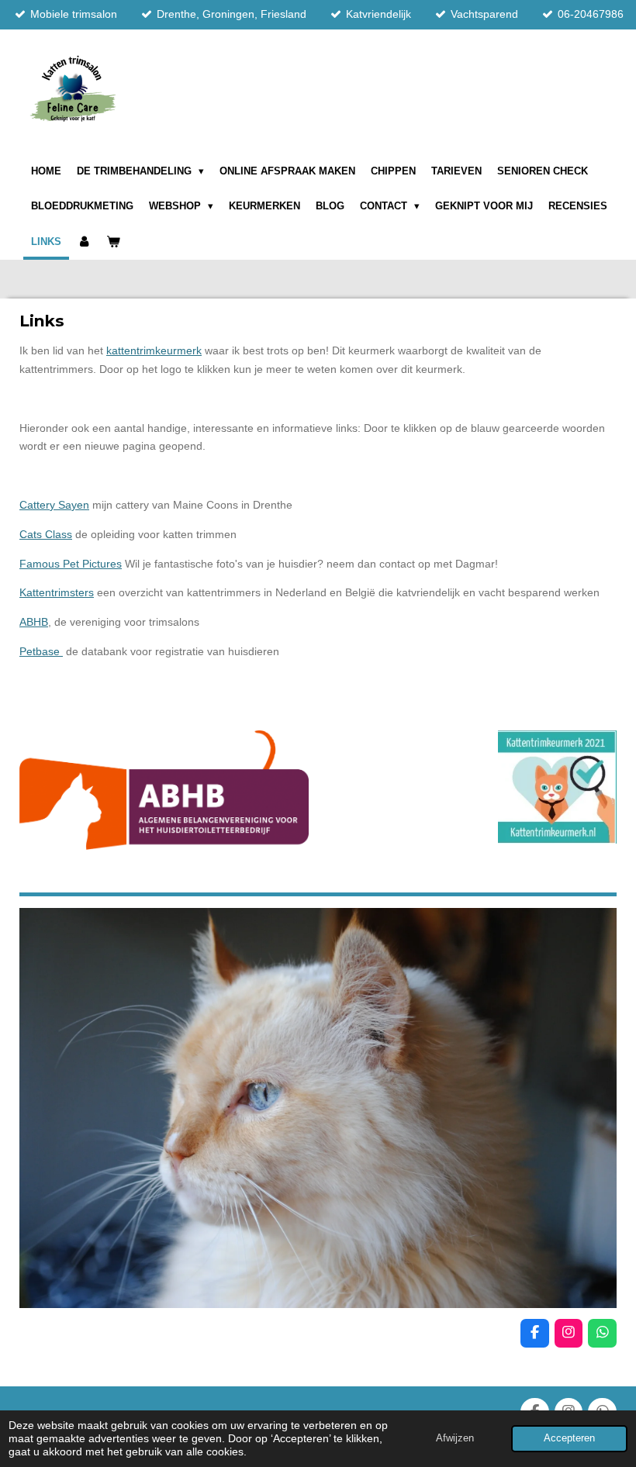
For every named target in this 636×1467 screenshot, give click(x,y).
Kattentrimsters (56, 592)
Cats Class (45, 534)
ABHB (33, 622)
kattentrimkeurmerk (154, 350)
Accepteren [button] (569, 1438)
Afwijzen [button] (455, 1438)
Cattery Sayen (54, 505)
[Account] (84, 242)
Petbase (41, 651)
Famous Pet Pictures (70, 563)
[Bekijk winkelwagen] (113, 242)
